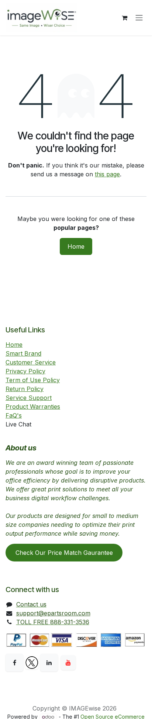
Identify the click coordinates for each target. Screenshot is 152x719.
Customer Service (31, 362)
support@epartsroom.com (53, 613)
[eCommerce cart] (124, 17)
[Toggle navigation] (139, 17)
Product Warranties (33, 406)
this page (107, 174)
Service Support (29, 397)
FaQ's (14, 415)
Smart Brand (23, 353)
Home (76, 246)
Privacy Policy (25, 371)
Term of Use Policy (33, 380)
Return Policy (25, 389)
